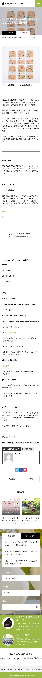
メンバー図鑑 (29, 669)
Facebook (6, 211)
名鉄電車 (5, 366)
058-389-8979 (12, 333)
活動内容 (39, 669)
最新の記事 (28, 449)
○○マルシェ (23, 32)
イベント (8, 499)
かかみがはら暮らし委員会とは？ (11, 669)
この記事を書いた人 (12, 449)
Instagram (6, 217)
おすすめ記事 (30, 536)
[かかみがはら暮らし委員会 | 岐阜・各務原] (13, 3)
